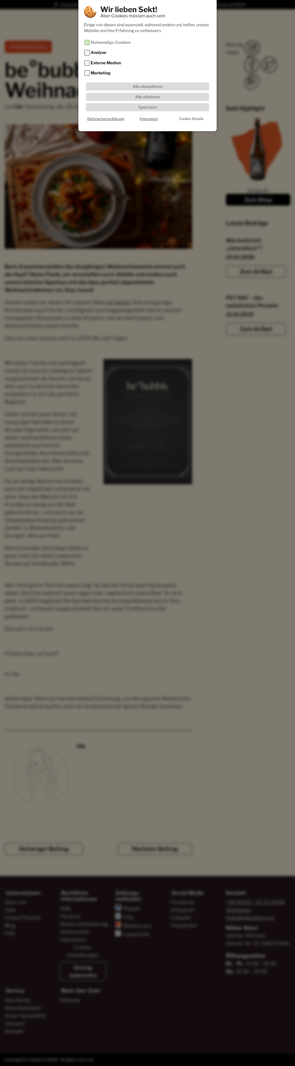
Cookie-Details (191, 118)
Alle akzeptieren (147, 86)
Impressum (149, 118)
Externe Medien (106, 62)
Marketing (101, 73)
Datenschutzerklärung (105, 118)
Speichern (147, 107)
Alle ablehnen (147, 96)
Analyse (98, 52)
